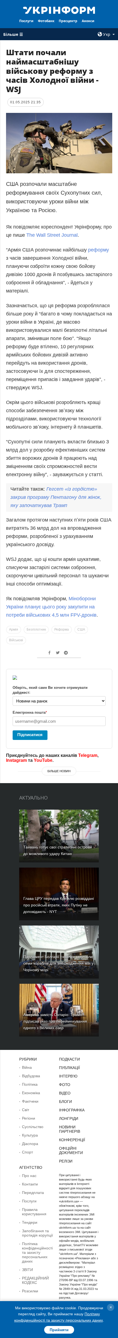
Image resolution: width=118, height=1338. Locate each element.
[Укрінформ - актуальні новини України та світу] (59, 10)
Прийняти (59, 1330)
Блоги (65, 1101)
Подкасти (69, 1059)
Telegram (87, 755)
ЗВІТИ (27, 1269)
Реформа (61, 629)
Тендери (29, 1222)
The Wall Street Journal (52, 235)
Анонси (88, 21)
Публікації (69, 1067)
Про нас (29, 1175)
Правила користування (34, 1211)
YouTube (43, 760)
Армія (13, 629)
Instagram (16, 760)
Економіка (31, 1093)
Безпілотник (36, 629)
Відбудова (31, 1076)
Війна (27, 1067)
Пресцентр (68, 21)
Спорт (27, 1152)
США (81, 629)
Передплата (33, 1192)
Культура (30, 1135)
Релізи (65, 1161)
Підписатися (30, 734)
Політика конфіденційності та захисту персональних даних (37, 1252)
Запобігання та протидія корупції (37, 1233)
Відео (65, 1093)
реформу (98, 250)
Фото (64, 1084)
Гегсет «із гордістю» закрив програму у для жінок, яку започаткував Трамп (56, 497)
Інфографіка (72, 1110)
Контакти (30, 1184)
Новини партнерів (69, 1129)
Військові (16, 640)
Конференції (72, 1140)
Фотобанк (46, 21)
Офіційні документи (71, 1150)
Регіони (28, 1118)
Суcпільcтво (32, 1127)
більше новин (59, 771)
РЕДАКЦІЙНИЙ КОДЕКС (35, 1280)
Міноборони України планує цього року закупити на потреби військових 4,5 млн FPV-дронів (51, 607)
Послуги (26, 21)
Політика (30, 1084)
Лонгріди (68, 1118)
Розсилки (30, 1291)
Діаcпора (30, 1143)
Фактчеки (30, 1101)
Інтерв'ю (68, 1076)
